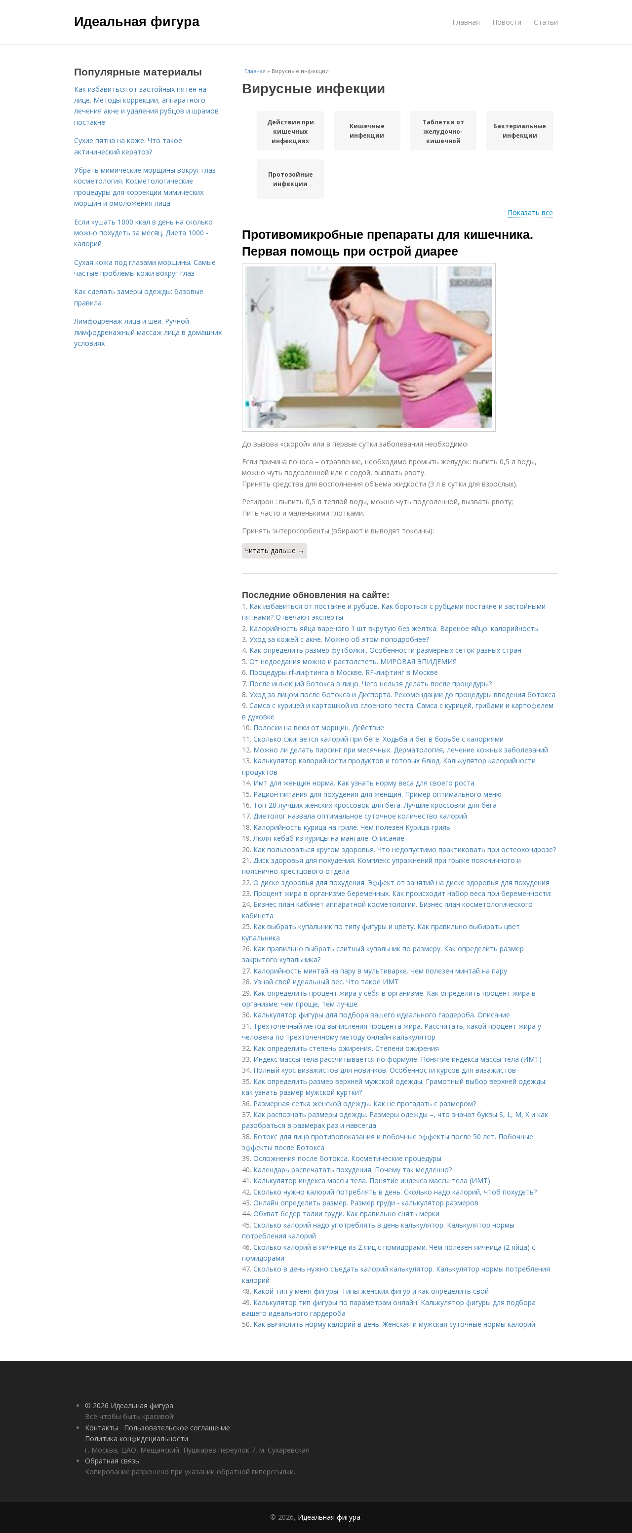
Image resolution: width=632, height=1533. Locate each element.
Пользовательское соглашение (177, 1427)
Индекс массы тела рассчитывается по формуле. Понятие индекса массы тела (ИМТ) (397, 1059)
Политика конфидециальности (136, 1438)
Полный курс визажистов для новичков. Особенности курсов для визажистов (384, 1070)
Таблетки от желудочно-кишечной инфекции (443, 131)
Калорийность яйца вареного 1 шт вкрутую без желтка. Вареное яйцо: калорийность (393, 628)
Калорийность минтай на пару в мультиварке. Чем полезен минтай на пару (380, 970)
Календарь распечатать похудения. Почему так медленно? (352, 1169)
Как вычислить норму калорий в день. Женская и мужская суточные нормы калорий (394, 1324)
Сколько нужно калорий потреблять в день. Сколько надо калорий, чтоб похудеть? (395, 1191)
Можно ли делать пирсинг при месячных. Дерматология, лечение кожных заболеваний (400, 749)
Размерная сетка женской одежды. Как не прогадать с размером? (364, 1103)
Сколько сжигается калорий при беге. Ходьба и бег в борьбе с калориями (378, 739)
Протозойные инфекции (290, 179)
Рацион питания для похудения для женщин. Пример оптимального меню (377, 794)
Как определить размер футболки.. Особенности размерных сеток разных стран (385, 650)
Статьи (546, 22)
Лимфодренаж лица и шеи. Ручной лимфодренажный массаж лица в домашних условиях (148, 332)
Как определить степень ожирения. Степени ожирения (346, 1048)
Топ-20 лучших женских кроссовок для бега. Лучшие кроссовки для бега (375, 805)
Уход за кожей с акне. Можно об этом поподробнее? (339, 639)
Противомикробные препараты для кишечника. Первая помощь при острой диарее (387, 242)
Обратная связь (112, 1460)
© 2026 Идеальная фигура (129, 1405)
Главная (466, 22)
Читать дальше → (274, 550)
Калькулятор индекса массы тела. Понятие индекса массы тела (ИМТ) (371, 1180)
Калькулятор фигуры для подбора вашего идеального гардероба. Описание (381, 1014)
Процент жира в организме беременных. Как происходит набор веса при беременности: (402, 893)
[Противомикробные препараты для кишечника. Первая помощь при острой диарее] (400, 347)
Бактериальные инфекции (519, 131)
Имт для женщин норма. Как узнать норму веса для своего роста (363, 782)
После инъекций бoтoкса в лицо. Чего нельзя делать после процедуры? (370, 683)
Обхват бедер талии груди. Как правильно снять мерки (346, 1213)
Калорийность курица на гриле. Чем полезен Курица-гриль (351, 827)
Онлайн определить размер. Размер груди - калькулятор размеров (365, 1202)
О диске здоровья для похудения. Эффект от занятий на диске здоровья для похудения (401, 882)
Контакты (101, 1427)
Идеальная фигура (136, 20)
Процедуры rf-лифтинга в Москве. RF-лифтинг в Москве (343, 672)
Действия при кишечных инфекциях (290, 131)
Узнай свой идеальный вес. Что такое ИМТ (326, 981)
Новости (506, 22)
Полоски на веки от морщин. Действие (318, 727)
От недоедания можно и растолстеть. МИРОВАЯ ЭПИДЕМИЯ (353, 661)
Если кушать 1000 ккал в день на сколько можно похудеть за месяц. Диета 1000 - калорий (143, 233)
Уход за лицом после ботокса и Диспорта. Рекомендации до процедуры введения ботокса (402, 694)
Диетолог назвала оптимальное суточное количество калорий (360, 816)
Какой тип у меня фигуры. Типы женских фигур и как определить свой (371, 1291)
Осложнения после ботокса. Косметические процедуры (347, 1158)
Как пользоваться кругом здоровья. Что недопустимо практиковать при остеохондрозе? (404, 849)
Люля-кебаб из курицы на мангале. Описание (328, 838)
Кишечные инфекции (367, 131)
